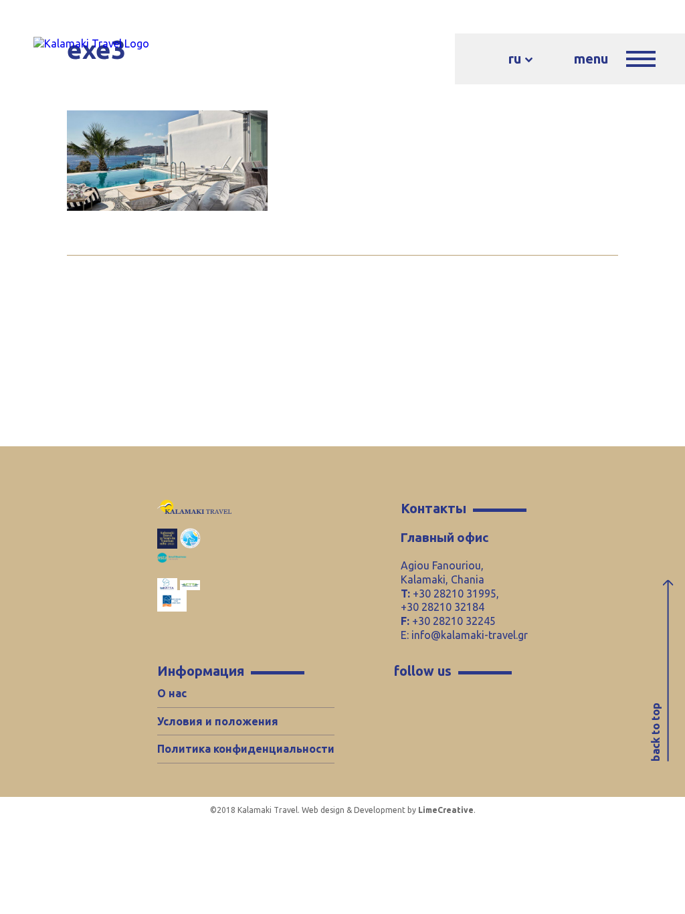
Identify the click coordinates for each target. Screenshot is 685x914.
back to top (656, 732)
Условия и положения (217, 721)
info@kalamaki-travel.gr (469, 635)
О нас (172, 693)
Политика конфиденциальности (245, 749)
